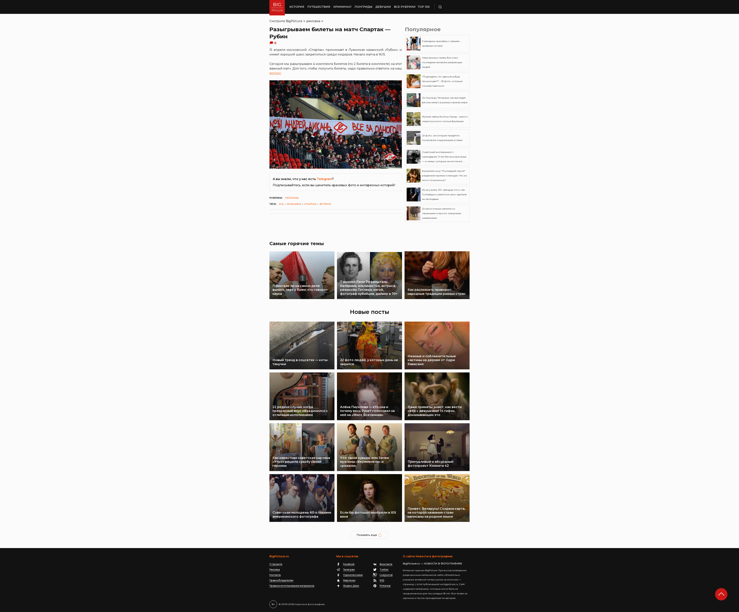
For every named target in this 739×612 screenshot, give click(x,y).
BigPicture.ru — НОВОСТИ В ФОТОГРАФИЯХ (432, 563)
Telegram (324, 179)
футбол (325, 203)
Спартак (310, 203)
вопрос (275, 73)
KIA (281, 203)
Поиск (451, 7)
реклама (313, 21)
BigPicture (294, 21)
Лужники (294, 203)
